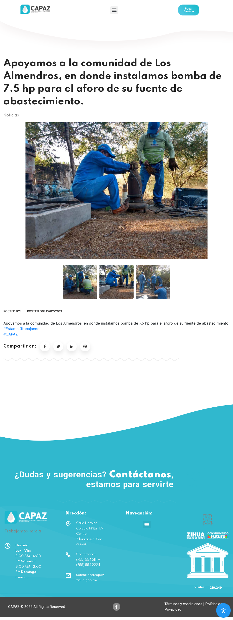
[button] (114, 10)
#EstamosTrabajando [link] (21, 328)
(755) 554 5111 (194, 479)
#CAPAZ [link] (10, 334)
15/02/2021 (54, 311)
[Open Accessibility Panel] (223, 610)
